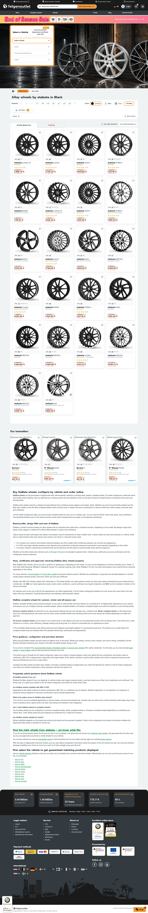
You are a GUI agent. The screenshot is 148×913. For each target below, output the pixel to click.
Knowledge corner (45, 739)
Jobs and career (76, 832)
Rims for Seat (19, 776)
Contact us (48, 827)
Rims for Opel (19, 779)
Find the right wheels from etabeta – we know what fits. (47, 730)
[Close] (143, 19)
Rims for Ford (19, 774)
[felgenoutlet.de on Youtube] (107, 864)
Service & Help (127, 13)
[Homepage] (13, 91)
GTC (16, 827)
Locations (74, 829)
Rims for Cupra (20, 772)
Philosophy (75, 824)
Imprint (17, 824)
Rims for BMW (19, 764)
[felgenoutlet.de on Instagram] (100, 864)
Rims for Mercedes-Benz (23, 767)
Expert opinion (106, 739)
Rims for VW (19, 759)
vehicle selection (25, 753)
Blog (109, 13)
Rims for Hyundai (21, 781)
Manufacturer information (24, 835)
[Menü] (11, 897)
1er (33, 591)
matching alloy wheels (99, 733)
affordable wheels (59, 648)
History (73, 827)
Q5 (40, 591)
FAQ (46, 824)
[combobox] (32, 40)
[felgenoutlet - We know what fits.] (16, 6)
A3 (62, 552)
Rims (17, 13)
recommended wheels (43, 648)
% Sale (95, 13)
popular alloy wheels (76, 648)
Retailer (47, 832)
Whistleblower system (22, 832)
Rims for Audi (19, 762)
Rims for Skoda (20, 769)
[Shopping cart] (142, 6)
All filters (23, 110)
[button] (27, 820)
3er (55, 552)
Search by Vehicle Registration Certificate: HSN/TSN (40, 31)
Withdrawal (49, 837)
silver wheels (25, 650)
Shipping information (52, 835)
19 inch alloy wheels (49, 574)
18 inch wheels (33, 574)
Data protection (20, 829)
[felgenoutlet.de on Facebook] (94, 864)
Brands (55, 13)
